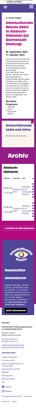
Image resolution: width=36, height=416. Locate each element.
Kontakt (14, 401)
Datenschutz (28, 396)
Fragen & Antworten (9, 357)
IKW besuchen (7, 375)
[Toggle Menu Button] (31, 6)
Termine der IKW (8, 360)
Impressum (6, 401)
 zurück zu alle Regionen (19, 228)
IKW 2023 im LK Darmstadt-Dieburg (12, 110)
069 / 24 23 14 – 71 (12, 341)
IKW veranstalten (8, 379)
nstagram (8, 391)
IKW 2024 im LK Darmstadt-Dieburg (27, 209)
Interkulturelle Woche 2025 (13, 396)
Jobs (3, 382)
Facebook (8, 387)
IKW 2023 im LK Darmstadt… (16, 136)
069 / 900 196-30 (11, 339)
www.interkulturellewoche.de (13, 347)
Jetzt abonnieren (16, 310)
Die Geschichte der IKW (11, 369)
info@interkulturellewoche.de (13, 345)
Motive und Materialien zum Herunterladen (12, 364)
